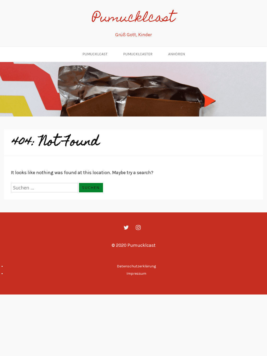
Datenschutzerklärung (136, 266)
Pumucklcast (133, 19)
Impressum (136, 273)
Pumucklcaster (138, 54)
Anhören (176, 54)
